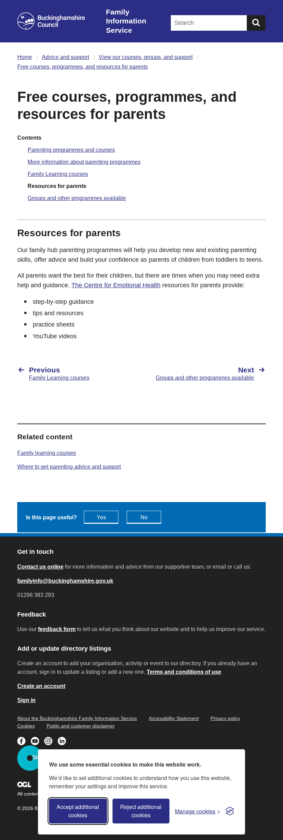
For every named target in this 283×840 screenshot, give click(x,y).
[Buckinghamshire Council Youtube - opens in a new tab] (37, 740)
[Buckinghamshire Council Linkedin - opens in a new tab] (64, 740)
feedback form (57, 629)
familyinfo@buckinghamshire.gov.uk (65, 581)
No (144, 517)
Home (24, 57)
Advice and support (65, 57)
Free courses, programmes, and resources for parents (82, 67)
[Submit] (256, 23)
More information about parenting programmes (84, 162)
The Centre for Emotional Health (115, 285)
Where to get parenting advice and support (69, 467)
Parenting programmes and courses (71, 150)
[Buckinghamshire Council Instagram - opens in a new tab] (51, 740)
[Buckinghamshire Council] (51, 21)
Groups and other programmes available (77, 198)
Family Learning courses (58, 174)
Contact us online (40, 567)
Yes (101, 517)
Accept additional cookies (78, 811)
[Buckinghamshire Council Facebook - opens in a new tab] (24, 740)
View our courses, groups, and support (146, 57)
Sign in (26, 700)
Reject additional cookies (141, 811)
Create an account (41, 686)
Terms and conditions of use (184, 672)
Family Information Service (126, 21)
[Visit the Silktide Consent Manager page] (230, 811)
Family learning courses (46, 453)
